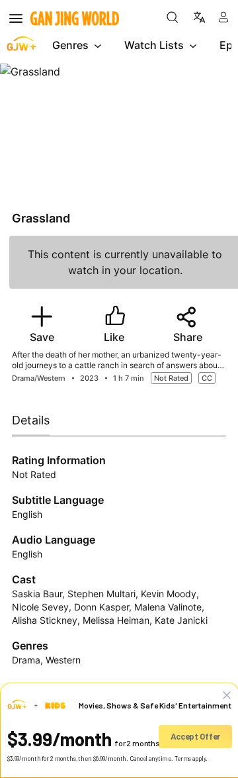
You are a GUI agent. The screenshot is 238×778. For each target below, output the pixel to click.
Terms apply (190, 758)
